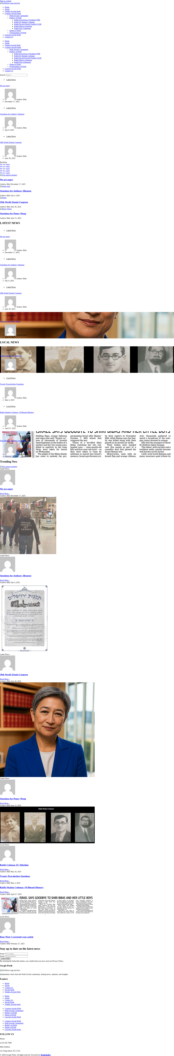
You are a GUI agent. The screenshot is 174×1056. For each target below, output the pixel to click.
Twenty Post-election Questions (12, 384)
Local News (11, 350)
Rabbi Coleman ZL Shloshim (11, 356)
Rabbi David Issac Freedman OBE (27, 20)
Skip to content (5, 1)
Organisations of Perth (17, 33)
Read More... (5, 494)
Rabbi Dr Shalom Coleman (24, 22)
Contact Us (9, 37)
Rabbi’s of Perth (15, 18)
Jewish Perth (9, 990)
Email (3, 956)
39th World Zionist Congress (11, 142)
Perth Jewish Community (18, 16)
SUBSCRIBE (5, 959)
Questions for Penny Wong (13, 213)
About (7, 9)
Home (7, 7)
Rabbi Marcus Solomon (23, 26)
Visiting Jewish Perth (12, 11)
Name (3, 954)
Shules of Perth (15, 31)
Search (2, 75)
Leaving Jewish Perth (13, 35)
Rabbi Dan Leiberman (22, 28)
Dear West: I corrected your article (13, 441)
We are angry (5, 86)
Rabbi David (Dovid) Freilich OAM (27, 24)
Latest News (11, 80)
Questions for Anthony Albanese (12, 114)
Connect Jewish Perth (13, 14)
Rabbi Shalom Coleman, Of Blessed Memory (17, 412)
